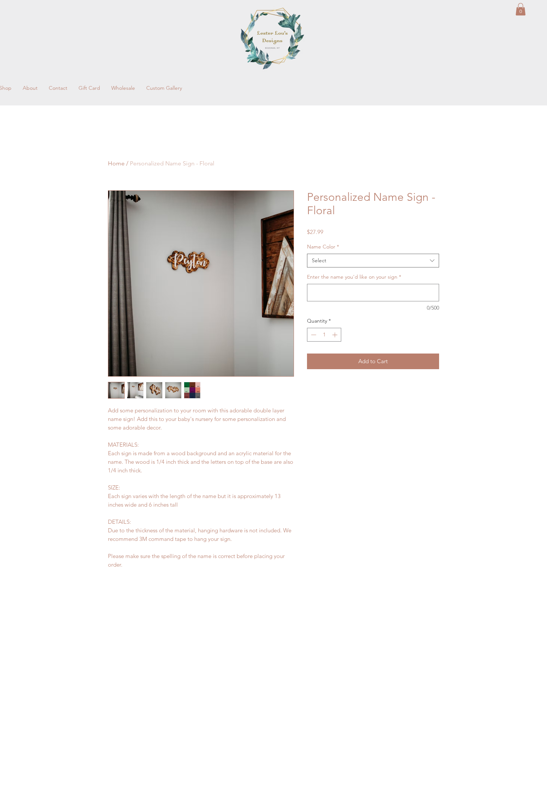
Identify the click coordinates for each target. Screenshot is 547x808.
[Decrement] (312, 334)
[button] (520, 9)
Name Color (323, 246)
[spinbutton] (324, 334)
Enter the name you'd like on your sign (354, 276)
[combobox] (373, 261)
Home (116, 163)
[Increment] (335, 334)
